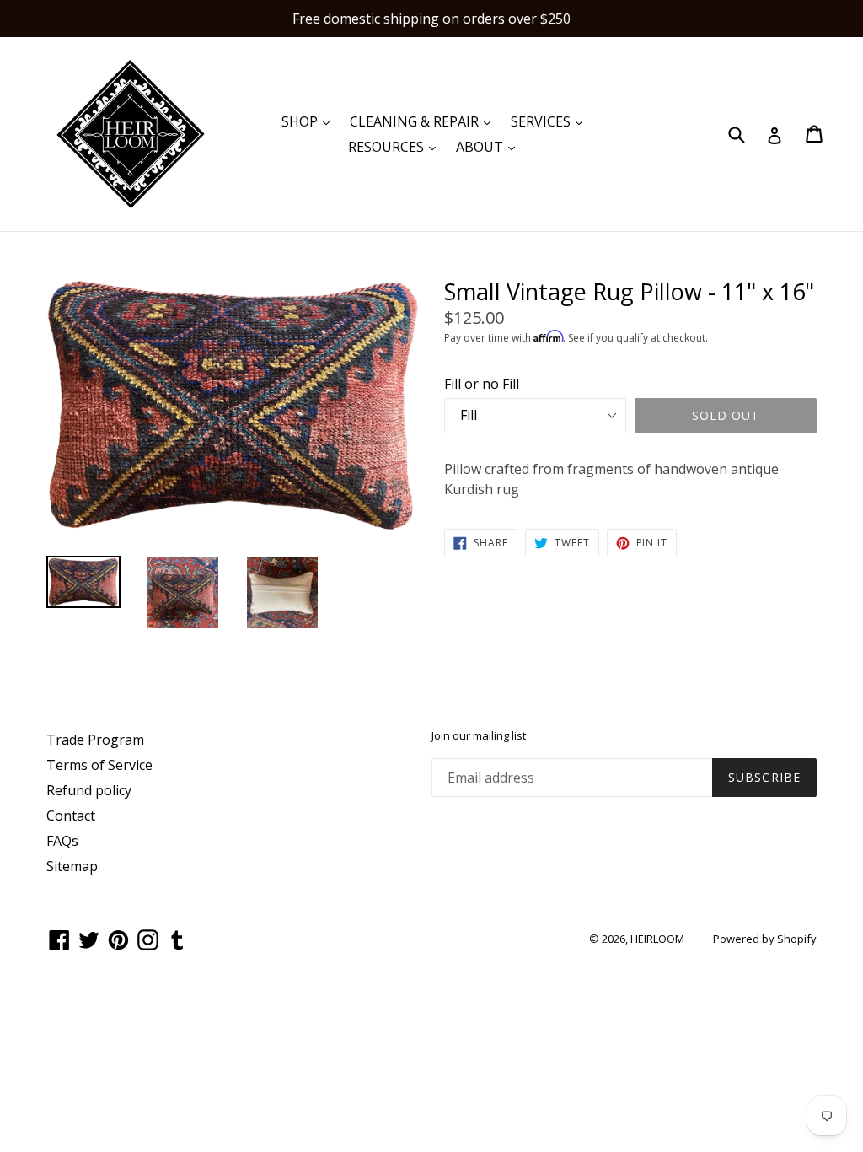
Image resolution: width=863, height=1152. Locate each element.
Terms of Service (99, 765)
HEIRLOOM (657, 938)
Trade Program (95, 739)
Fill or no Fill (481, 383)
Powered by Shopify (765, 938)
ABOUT (489, 146)
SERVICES (551, 121)
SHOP (309, 121)
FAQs (62, 841)
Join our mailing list (479, 736)
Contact (70, 815)
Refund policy (88, 790)
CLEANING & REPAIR (424, 121)
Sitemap (72, 866)
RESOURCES (396, 146)
